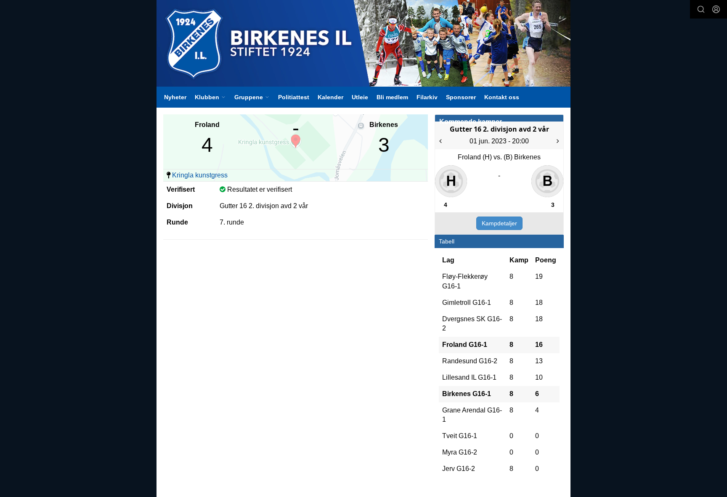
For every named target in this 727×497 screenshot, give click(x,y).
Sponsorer (461, 97)
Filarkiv (427, 97)
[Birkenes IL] (363, 43)
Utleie (360, 97)
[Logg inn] (716, 9)
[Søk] (700, 9)
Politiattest (293, 97)
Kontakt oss (501, 97)
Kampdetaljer (499, 223)
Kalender (330, 97)
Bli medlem (392, 97)
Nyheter (175, 97)
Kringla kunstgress (200, 175)
